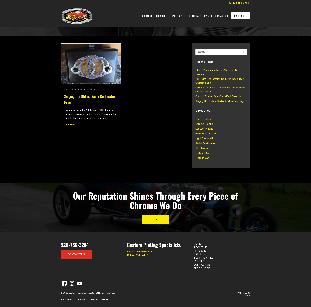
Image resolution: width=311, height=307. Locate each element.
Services (160, 16)
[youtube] (79, 283)
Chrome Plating (204, 124)
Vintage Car (202, 158)
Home (197, 244)
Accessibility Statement (99, 299)
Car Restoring (203, 119)
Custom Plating (204, 129)
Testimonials (193, 16)
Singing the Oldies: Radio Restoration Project (221, 101)
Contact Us (221, 16)
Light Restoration (205, 138)
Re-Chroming (202, 148)
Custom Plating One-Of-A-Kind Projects (218, 96)
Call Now (155, 219)
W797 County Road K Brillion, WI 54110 (139, 253)
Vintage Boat (203, 153)
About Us (147, 16)
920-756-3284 (240, 3)
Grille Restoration (205, 133)
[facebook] (64, 283)
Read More (69, 124)
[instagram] (71, 283)
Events (208, 16)
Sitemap (81, 299)
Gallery (176, 16)
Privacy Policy (67, 299)
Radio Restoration (86, 89)
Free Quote (240, 16)
